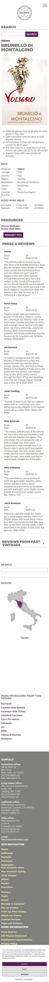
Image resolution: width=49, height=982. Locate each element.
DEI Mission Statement (14, 935)
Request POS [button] (13, 235)
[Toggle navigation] (45, 5)
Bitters (5, 879)
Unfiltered (7, 853)
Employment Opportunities (16, 939)
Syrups (5, 883)
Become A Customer (13, 903)
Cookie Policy (19, 979)
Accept (24, 964)
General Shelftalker (10, 225)
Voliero (5, 40)
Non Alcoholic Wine (12, 867)
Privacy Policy (28, 979)
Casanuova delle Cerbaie (13, 711)
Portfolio (6, 857)
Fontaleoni (6, 738)
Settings (24, 974)
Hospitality (7, 864)
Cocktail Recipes (10, 919)
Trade (4, 896)
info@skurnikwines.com (14, 839)
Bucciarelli (6, 703)
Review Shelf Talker (11, 228)
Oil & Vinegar (8, 875)
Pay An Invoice (9, 907)
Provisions (7, 887)
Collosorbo (6, 723)
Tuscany (25, 637)
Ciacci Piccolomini (10, 719)
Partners (6, 892)
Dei (2, 727)
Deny (24, 969)
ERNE (4, 730)
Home (4, 849)
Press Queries (9, 931)
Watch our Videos (11, 915)
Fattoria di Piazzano (11, 734)
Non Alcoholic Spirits (13, 871)
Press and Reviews (11, 923)
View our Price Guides (13, 911)
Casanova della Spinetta (13, 707)
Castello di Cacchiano (11, 715)
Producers (7, 860)
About (4, 899)
